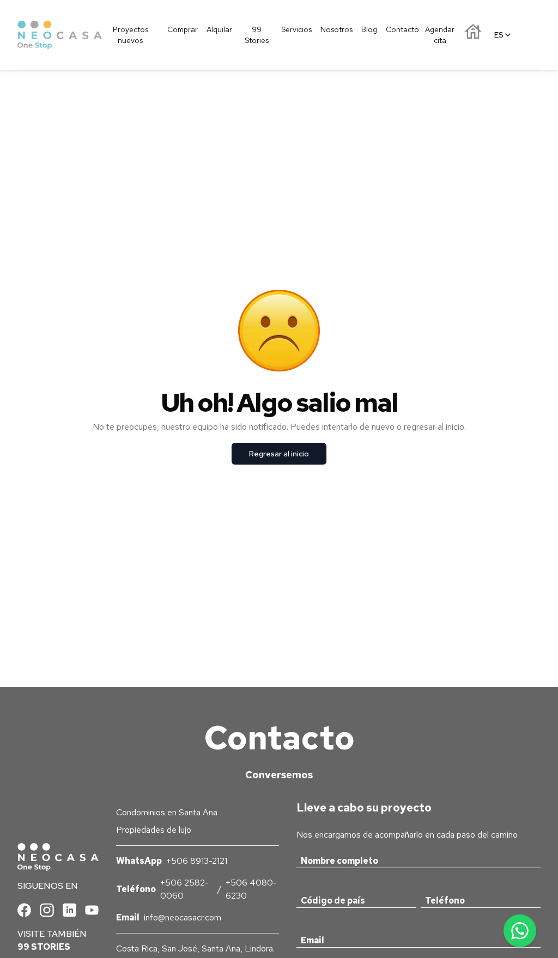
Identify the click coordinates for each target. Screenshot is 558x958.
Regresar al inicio (279, 454)
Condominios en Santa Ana (166, 812)
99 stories (43, 947)
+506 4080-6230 (251, 889)
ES (499, 35)
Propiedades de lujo (153, 829)
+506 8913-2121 (196, 861)
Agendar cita (439, 35)
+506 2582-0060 (184, 889)
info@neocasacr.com (182, 917)
